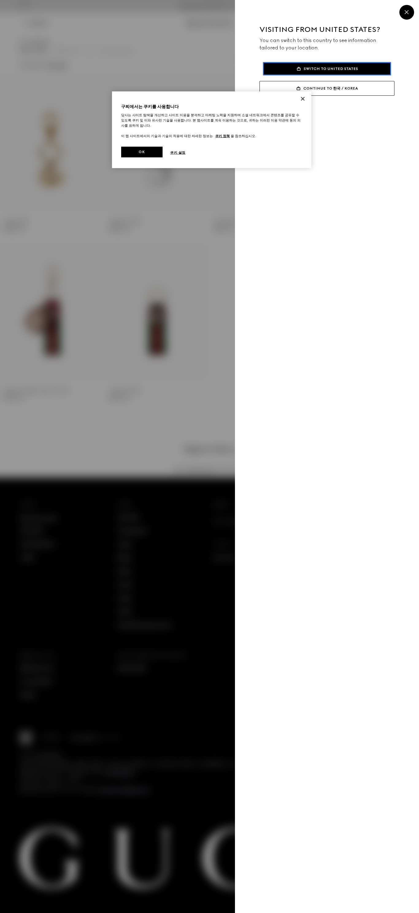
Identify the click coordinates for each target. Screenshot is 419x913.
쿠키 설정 (178, 152)
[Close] (406, 12)
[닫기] (302, 99)
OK (142, 152)
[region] (211, 129)
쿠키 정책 (222, 136)
